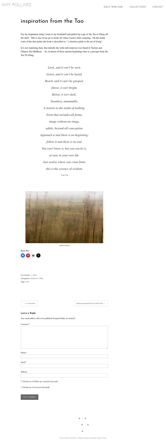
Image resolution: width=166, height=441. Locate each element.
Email (23, 362)
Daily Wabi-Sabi (113, 7)
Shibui (80, 438)
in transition (30, 303)
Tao (27, 282)
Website (24, 372)
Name (24, 353)
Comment (25, 324)
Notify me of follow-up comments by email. (40, 382)
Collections (137, 7)
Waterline (82, 425)
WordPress (73, 438)
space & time (36, 278)
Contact (157, 7)
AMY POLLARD (16, 5)
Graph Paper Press (98, 438)
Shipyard (88, 425)
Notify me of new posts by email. (36, 387)
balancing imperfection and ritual (89, 303)
